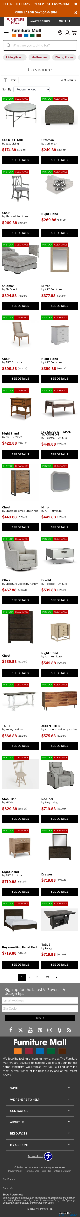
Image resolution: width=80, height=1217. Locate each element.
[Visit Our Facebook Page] (11, 1030)
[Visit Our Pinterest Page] (40, 1030)
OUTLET (64, 21)
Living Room (14, 57)
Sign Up (40, 1018)
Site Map (46, 1171)
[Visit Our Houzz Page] (59, 1030)
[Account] (67, 33)
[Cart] (74, 33)
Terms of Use (32, 1171)
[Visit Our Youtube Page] (30, 1030)
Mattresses (39, 57)
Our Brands (9, 1179)
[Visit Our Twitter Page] (20, 1030)
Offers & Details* (62, 1171)
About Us (8, 1188)
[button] (6, 32)
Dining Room (64, 57)
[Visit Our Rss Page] (69, 1030)
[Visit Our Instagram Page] (50, 1030)
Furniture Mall (15, 21)
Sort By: (7, 89)
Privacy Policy (15, 1171)
